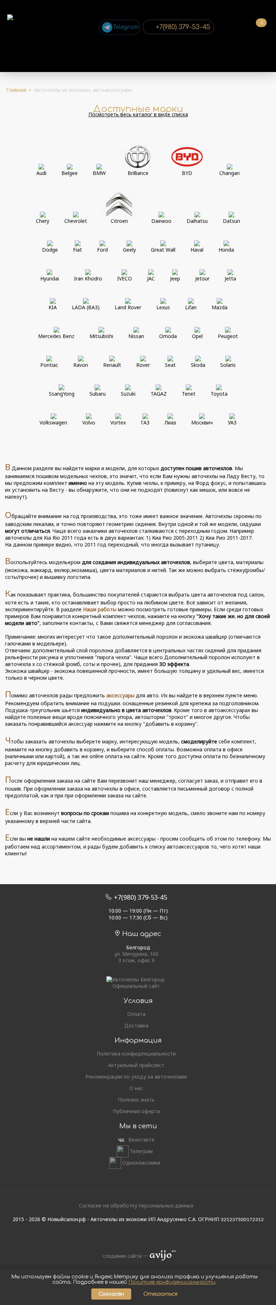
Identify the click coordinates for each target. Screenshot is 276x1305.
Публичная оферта (136, 1111)
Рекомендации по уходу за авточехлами (136, 1077)
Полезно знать (136, 1100)
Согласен (111, 1294)
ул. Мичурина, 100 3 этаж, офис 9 (136, 957)
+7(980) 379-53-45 (183, 27)
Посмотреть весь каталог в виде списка (138, 114)
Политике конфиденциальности (171, 1282)
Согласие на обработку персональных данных (136, 1205)
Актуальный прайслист (136, 1065)
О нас (136, 1088)
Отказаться (160, 1294)
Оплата (136, 1014)
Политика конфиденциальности (136, 1053)
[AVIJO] (160, 1256)
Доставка (136, 1025)
